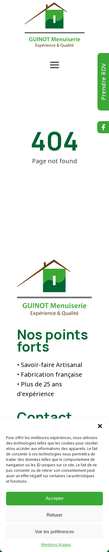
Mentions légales (56, 544)
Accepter (55, 498)
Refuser (54, 514)
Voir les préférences (54, 531)
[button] (100, 426)
